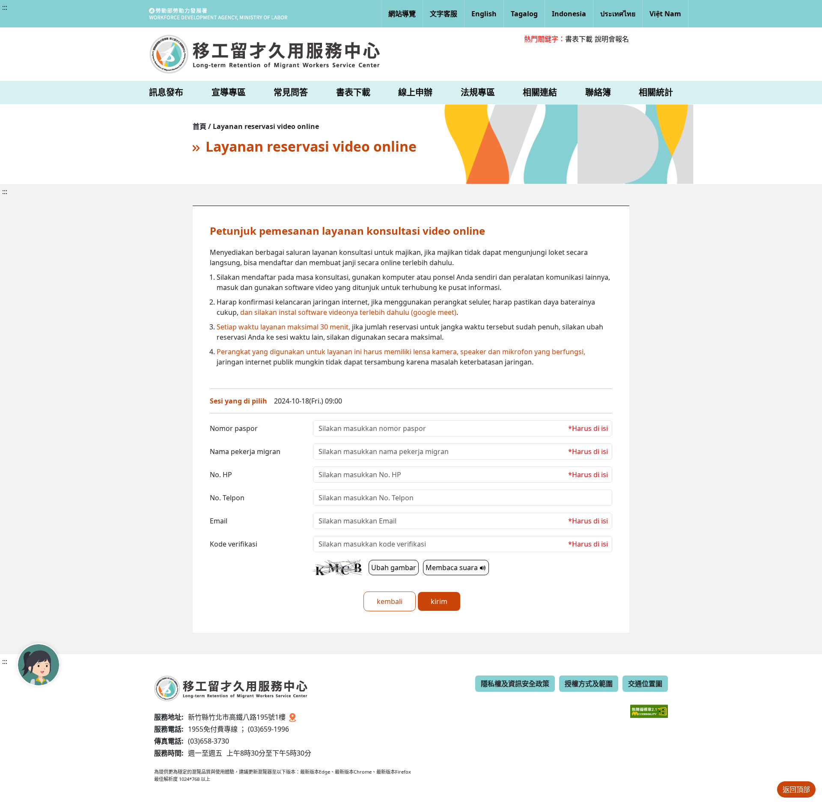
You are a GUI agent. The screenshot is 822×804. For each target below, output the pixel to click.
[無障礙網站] (649, 705)
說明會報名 (612, 39)
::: (4, 7)
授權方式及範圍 (589, 683)
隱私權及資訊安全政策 (515, 683)
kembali (389, 601)
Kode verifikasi (233, 544)
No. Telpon (227, 497)
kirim (439, 601)
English (484, 13)
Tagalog (524, 13)
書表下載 (579, 39)
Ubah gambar (393, 567)
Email (218, 521)
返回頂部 (796, 789)
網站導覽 (402, 13)
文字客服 (443, 13)
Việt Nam (665, 13)
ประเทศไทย (617, 13)
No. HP (221, 474)
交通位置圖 (645, 683)
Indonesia (569, 13)
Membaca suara (453, 567)
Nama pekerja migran (245, 451)
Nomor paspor (234, 428)
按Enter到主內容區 (77, 14)
